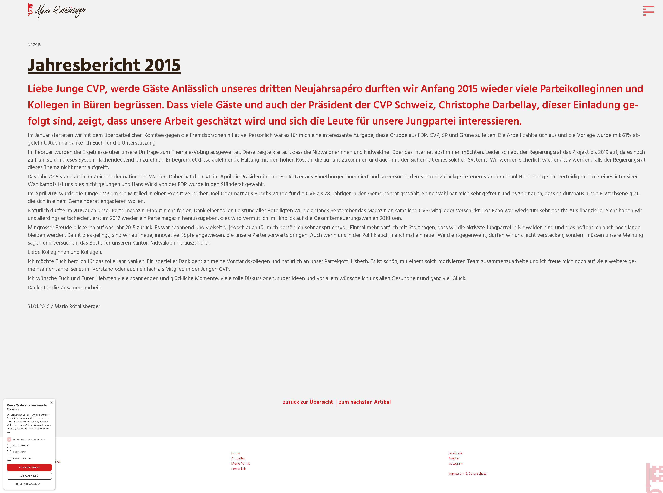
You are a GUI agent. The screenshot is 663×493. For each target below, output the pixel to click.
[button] (29, 484)
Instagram (455, 463)
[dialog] (29, 444)
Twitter (453, 458)
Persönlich (238, 469)
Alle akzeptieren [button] (29, 467)
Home (235, 453)
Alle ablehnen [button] (29, 476)
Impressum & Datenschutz (467, 473)
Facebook (455, 453)
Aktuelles (238, 458)
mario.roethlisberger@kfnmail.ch (37, 462)
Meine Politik (240, 463)
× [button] (51, 402)
